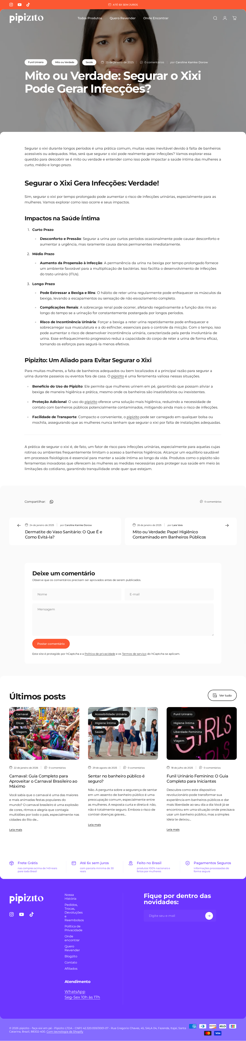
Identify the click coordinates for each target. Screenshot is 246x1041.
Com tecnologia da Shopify (65, 1031)
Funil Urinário (36, 62)
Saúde (89, 62)
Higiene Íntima (105, 723)
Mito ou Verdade (64, 62)
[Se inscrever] (209, 916)
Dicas (20, 723)
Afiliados (71, 969)
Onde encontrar (72, 938)
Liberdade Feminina (188, 732)
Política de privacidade (100, 654)
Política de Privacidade (73, 928)
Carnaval (22, 714)
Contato (71, 962)
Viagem (21, 732)
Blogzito (71, 956)
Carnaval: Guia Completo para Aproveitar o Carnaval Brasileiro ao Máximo (43, 781)
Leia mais (15, 829)
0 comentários (154, 62)
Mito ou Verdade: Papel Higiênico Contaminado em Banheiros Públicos (169, 534)
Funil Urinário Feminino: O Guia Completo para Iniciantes (197, 778)
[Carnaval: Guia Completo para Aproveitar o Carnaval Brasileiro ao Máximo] (44, 733)
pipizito (117, 376)
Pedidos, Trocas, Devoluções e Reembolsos (74, 912)
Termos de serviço (134, 654)
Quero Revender (72, 948)
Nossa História (70, 896)
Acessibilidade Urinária (111, 714)
